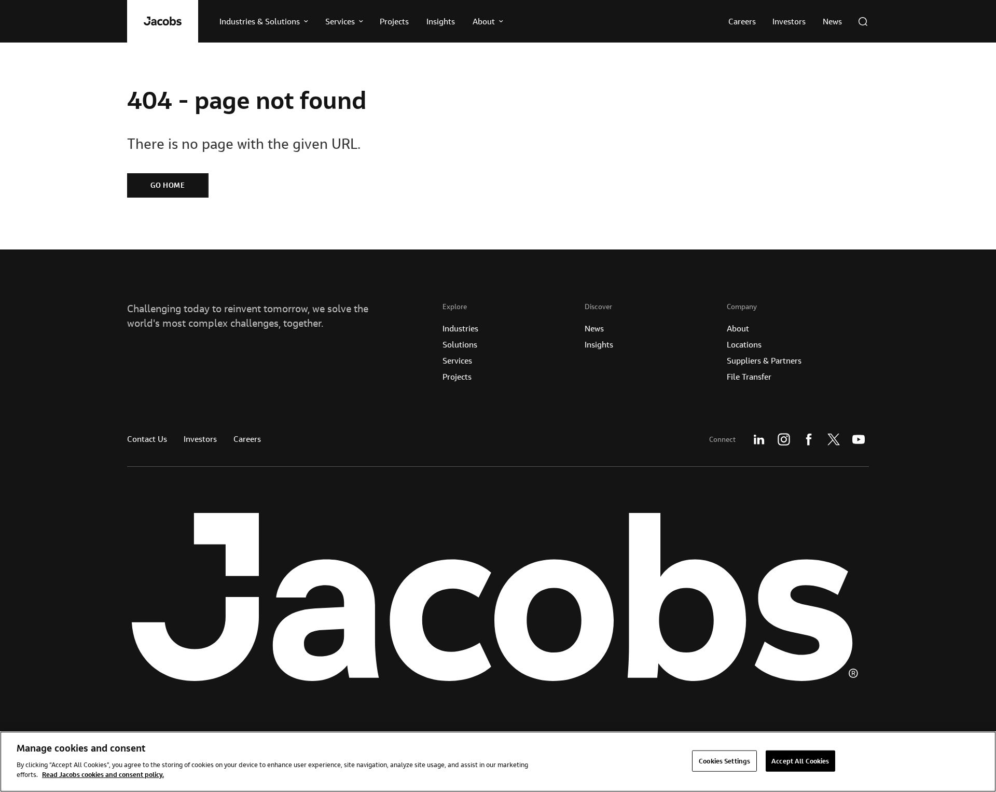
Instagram (783, 439)
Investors (200, 439)
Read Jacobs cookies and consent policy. (103, 774)
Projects (457, 376)
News (594, 328)
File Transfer (749, 376)
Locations (744, 344)
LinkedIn (759, 439)
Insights (599, 344)
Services (457, 360)
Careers (247, 439)
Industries (460, 328)
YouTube (858, 439)
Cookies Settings (724, 760)
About (738, 328)
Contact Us (147, 439)
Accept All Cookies (800, 760)
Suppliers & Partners (764, 360)
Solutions (459, 344)
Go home (167, 185)
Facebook (808, 439)
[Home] (163, 21)
